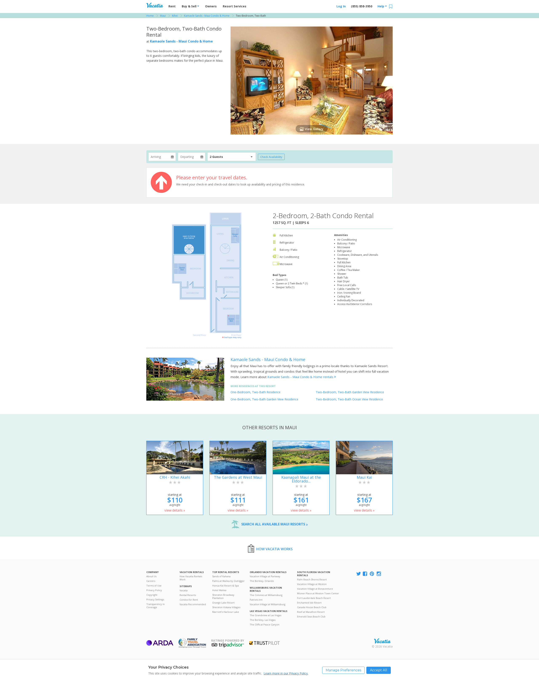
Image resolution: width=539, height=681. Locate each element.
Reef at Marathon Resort (311, 611)
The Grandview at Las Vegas (265, 615)
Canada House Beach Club (311, 607)
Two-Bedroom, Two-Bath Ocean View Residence (349, 399)
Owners (211, 6)
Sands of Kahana (221, 576)
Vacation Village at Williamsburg (267, 604)
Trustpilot (264, 643)
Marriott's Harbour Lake (225, 611)
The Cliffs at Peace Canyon (264, 624)
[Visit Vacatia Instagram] (379, 573)
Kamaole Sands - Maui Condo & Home (181, 41)
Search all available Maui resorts (273, 524)
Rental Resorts (188, 595)
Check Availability (271, 157)
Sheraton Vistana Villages (226, 607)
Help (381, 6)
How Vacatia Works (274, 549)
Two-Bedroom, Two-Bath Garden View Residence (350, 392)
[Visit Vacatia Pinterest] (372, 573)
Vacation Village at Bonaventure (315, 588)
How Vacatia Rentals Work (191, 578)
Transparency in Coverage (155, 605)
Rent (172, 6)
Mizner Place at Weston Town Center (318, 593)
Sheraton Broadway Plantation (223, 596)
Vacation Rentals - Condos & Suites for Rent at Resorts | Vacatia (154, 5)
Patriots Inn (256, 599)
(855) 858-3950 (361, 6)
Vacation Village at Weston (312, 584)
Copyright (151, 594)
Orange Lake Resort (223, 602)
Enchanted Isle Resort (309, 602)
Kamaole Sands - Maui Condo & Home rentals (300, 377)
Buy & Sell (189, 6)
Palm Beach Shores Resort (312, 579)
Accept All (378, 670)
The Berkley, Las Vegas (262, 619)
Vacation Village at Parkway (265, 576)
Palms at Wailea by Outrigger (228, 580)
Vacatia (184, 590)
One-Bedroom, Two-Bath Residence (255, 392)
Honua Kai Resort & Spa (225, 585)
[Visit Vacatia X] (358, 573)
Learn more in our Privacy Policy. (286, 673)
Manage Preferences (343, 670)
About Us (151, 576)
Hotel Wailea (219, 590)
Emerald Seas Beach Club (311, 616)
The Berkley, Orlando (262, 580)
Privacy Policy (154, 590)
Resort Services (234, 6)
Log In (341, 6)
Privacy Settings (155, 599)
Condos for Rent (189, 599)
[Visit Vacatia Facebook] (365, 573)
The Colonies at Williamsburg (266, 595)
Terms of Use (153, 585)
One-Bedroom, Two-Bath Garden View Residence (264, 399)
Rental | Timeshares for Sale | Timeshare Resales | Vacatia (382, 641)
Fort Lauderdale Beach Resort (314, 598)
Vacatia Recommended (193, 604)
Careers (150, 580)
